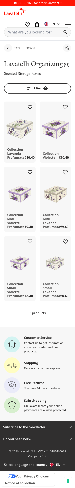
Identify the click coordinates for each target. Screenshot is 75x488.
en (53, 24)
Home (17, 47)
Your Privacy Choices (32, 476)
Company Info (37, 456)
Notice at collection (20, 483)
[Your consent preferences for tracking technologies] (68, 481)
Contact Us (31, 343)
